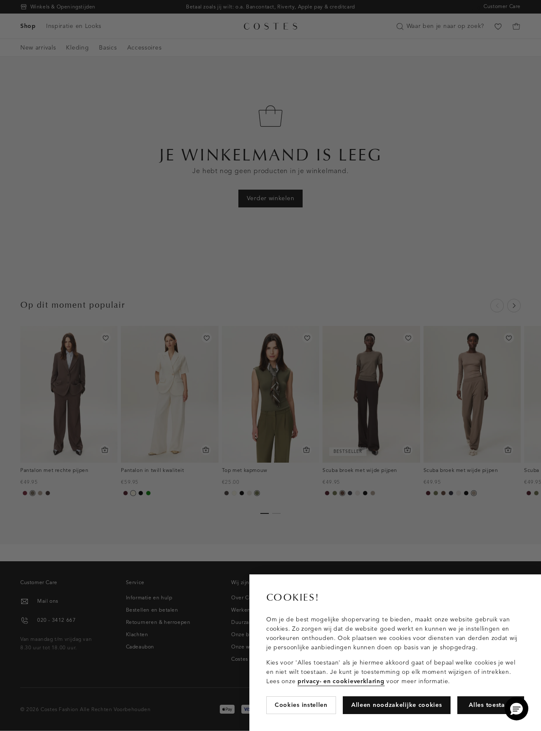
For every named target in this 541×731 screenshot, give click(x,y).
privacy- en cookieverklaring (341, 681)
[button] (516, 708)
